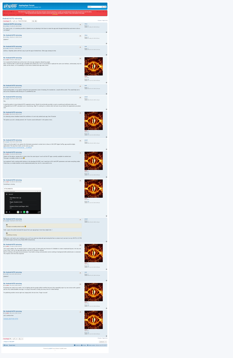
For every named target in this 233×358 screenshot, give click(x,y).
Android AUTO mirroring (12, 18)
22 (88, 25)
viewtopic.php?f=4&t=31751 (10, 318)
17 (88, 48)
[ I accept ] (55, 14)
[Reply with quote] (80, 24)
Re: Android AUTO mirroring (12, 35)
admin (86, 76)
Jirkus (86, 23)
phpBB (50, 348)
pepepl (86, 96)
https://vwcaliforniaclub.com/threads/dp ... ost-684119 (17, 147)
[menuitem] (91, 345)
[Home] (11, 6)
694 (88, 79)
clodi (86, 46)
